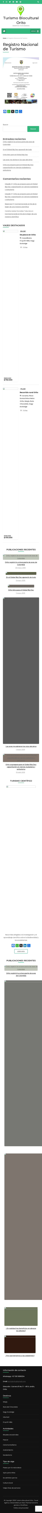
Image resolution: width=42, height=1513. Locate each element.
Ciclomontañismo (10, 1445)
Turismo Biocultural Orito (24, 1500)
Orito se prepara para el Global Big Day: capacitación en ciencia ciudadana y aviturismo (18, 167)
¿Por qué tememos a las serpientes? (20, 1356)
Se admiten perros (10, 1478)
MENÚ (33, 31)
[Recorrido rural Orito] (10, 389)
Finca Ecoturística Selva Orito (27, 398)
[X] (21, 946)
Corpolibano (26, 238)
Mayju (27, 401)
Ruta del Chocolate (10, 1407)
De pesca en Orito (28, 235)
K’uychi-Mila (7, 1422)
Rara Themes (26, 1503)
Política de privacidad (21, 1508)
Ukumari (6, 1417)
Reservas (8, 204)
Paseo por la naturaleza (12, 1468)
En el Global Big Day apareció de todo (17, 149)
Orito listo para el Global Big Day (15, 155)
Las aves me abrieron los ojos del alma (17, 160)
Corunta (24, 396)
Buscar (5, 124)
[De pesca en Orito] (10, 231)
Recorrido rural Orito (29, 392)
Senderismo (7, 1455)
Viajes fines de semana (11, 1488)
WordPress (24, 1505)
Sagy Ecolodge (8, 1412)
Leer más (21, 951)
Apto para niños (9, 1473)
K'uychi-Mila (25, 241)
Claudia (8, 184)
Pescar (5, 1440)
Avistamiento (8, 1450)
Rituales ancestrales (10, 1435)
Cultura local (8, 1483)
